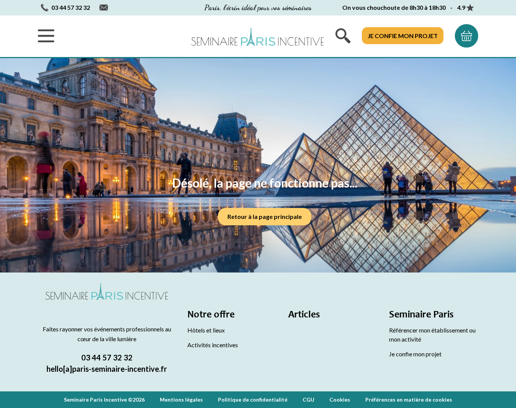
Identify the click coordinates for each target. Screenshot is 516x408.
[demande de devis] (466, 36)
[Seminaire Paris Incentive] (106, 300)
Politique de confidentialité (252, 399)
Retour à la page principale (264, 216)
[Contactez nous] (103, 8)
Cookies (339, 399)
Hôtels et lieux (206, 330)
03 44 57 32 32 (107, 357)
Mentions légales (181, 399)
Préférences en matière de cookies (408, 399)
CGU (308, 399)
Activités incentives (212, 344)
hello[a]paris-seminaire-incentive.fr (106, 369)
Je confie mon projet (403, 35)
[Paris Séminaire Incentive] (258, 36)
